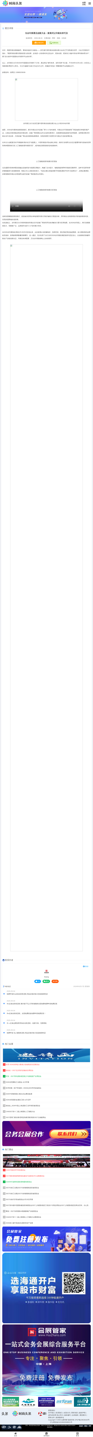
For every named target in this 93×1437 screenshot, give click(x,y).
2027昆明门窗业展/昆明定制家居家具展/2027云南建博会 (24, 1117)
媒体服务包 (60, 1417)
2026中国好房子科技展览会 (14, 1170)
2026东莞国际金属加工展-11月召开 (17, 1100)
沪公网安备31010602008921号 (61, 1422)
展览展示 (83, 1415)
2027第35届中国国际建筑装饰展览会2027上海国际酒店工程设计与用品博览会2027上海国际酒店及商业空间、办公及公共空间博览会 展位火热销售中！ (47, 1205)
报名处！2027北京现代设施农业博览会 (18, 1070)
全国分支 (67, 1413)
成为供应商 (52, 1415)
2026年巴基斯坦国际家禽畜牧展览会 (18, 1182)
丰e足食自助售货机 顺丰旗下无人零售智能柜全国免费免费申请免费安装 (32, 1004)
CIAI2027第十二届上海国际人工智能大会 (19, 1111)
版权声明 (82, 1413)
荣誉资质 (74, 1413)
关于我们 (51, 1413)
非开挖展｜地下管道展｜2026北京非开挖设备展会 (22, 1088)
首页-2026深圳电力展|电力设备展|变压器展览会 (22, 1064)
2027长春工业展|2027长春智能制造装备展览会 (21, 1188)
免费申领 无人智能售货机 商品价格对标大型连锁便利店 (26, 1033)
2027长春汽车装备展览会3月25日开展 (18, 1199)
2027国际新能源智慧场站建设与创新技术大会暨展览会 (24, 1176)
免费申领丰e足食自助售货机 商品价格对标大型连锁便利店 (27, 994)
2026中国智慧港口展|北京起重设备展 (18, 1094)
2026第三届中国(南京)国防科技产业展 (18, 1223)
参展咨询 (40, 43)
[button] (89, 1401)
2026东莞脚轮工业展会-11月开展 (16, 1082)
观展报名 (55, 43)
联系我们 (59, 1413)
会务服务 (75, 1415)
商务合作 (51, 1417)
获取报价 (51, 1410)
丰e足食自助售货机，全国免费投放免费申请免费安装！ (26, 1013)
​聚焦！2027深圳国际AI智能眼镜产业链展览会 (21, 1211)
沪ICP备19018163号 (82, 1420)
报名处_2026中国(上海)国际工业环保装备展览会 (22, 1106)
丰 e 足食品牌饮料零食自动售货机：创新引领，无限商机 (27, 1023)
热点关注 (60, 1415)
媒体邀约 (67, 1415)
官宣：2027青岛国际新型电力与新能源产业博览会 (22, 1076)
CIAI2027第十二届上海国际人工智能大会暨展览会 (22, 1217)
